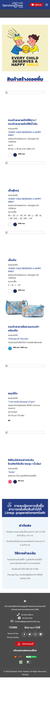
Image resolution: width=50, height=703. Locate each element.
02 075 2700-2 (27, 614)
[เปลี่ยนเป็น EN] (27, 13)
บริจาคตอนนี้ (27, 643)
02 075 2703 (27, 618)
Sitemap (25, 675)
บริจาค (37, 5)
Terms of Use (12, 633)
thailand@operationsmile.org (27, 621)
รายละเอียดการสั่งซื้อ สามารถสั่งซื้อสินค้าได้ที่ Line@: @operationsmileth (25, 509)
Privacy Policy (13, 637)
